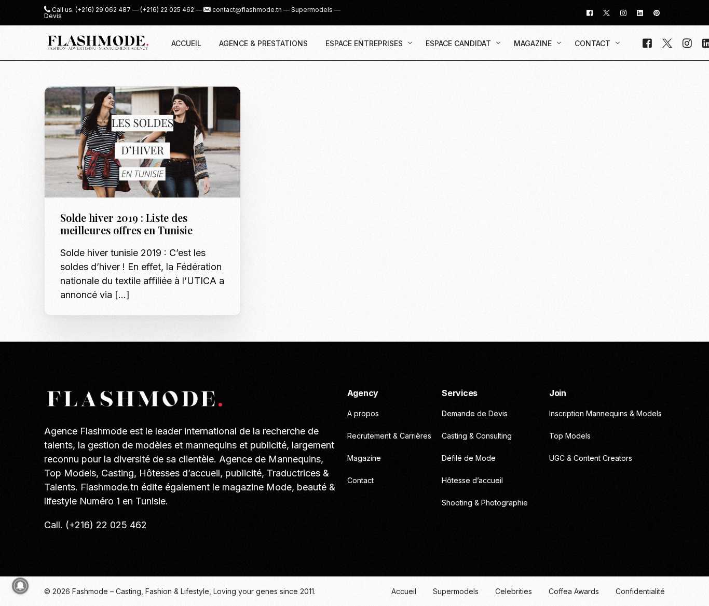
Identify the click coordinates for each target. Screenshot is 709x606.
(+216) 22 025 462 (167, 10)
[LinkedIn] (640, 12)
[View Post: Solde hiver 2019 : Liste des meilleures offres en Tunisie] (142, 142)
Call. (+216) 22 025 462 (95, 524)
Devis (53, 16)
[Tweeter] (606, 12)
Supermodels (312, 10)
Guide (73, 108)
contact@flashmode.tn (247, 10)
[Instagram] (623, 12)
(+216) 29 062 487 (103, 10)
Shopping (102, 108)
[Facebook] (589, 12)
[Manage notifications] (20, 585)
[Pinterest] (656, 12)
